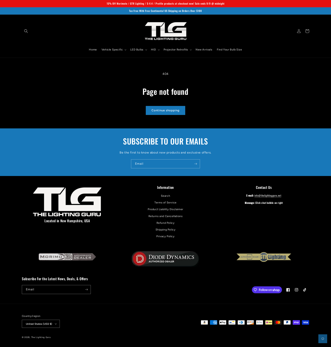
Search (165, 195)
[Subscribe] (195, 163)
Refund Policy (165, 223)
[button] (26, 31)
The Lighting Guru (41, 337)
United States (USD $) (39, 323)
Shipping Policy (166, 229)
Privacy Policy (165, 236)
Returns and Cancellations (165, 216)
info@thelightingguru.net (267, 195)
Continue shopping (165, 110)
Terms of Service (165, 202)
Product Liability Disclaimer (165, 209)
